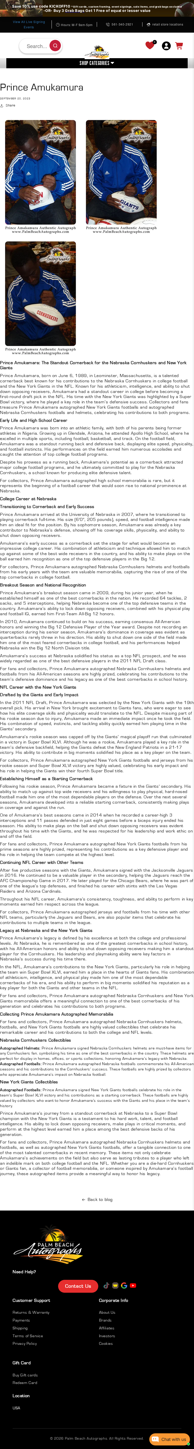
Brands (105, 1320)
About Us (107, 1312)
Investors (107, 1336)
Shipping (20, 1328)
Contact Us (78, 1286)
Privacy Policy (25, 1344)
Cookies (106, 1344)
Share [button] (10, 105)
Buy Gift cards (25, 1375)
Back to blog (100, 1199)
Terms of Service (28, 1336)
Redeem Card (25, 1383)
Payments (21, 1320)
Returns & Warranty (31, 1312)
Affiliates (107, 1328)
